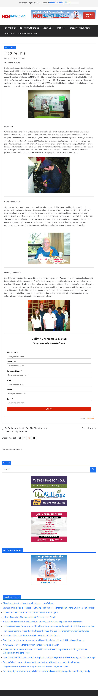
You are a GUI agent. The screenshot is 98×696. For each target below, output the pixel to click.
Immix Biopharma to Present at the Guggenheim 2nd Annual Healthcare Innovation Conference (46, 631)
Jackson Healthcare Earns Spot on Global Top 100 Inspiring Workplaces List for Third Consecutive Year (49, 626)
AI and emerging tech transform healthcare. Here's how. (28, 603)
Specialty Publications (80, 28)
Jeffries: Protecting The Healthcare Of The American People (29, 617)
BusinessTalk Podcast (28, 33)
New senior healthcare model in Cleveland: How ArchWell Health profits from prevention (43, 621)
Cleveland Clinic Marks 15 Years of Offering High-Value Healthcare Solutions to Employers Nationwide (48, 608)
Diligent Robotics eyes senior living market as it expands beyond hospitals (36, 666)
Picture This (9, 33)
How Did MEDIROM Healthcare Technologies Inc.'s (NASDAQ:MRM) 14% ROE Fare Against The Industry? (49, 657)
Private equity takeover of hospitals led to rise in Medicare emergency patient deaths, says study (46, 671)
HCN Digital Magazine (29, 28)
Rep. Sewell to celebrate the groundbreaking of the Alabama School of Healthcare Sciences (43, 640)
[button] (52, 28)
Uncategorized (10, 47)
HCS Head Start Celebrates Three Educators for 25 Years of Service (62, 4)
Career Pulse (87, 428)
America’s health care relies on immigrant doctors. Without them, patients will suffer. (41, 662)
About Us (47, 28)
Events (60, 28)
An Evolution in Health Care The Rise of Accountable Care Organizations (26, 430)
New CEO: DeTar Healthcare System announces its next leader (31, 645)
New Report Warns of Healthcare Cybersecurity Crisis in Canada (31, 635)
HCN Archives (10, 28)
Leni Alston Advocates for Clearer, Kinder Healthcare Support (30, 612)
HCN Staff (21, 58)
